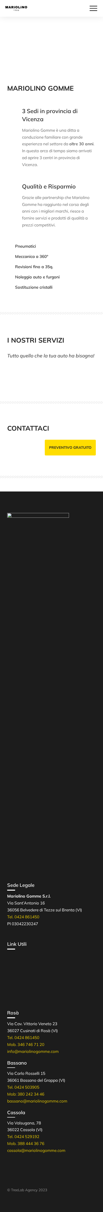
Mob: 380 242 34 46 (25, 1094)
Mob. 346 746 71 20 (25, 1044)
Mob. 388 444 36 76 (25, 1143)
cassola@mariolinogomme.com (36, 1150)
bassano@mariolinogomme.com (37, 1100)
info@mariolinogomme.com (33, 1051)
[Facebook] (9, 1177)
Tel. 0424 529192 (23, 1136)
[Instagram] (20, 1177)
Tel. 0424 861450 (23, 916)
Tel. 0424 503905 (23, 1087)
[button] (70, 447)
